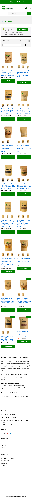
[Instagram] (15, 433)
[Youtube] (7, 433)
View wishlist (22, 29)
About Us (3, 445)
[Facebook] (1, 433)
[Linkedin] (10, 433)
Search (29, 13)
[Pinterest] (13, 433)
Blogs (2, 449)
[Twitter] (4, 433)
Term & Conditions (5, 460)
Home (2, 21)
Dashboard (3, 442)
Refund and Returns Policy (7, 458)
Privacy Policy (4, 463)
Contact (3, 447)
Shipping (3, 465)
